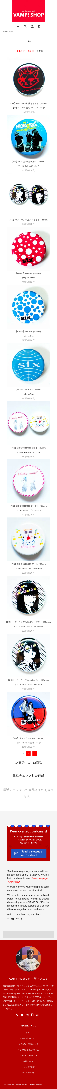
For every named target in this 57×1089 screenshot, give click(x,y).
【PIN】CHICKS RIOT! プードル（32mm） (28, 506)
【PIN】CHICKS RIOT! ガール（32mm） (29, 564)
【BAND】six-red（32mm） (28, 273)
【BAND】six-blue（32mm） (29, 389)
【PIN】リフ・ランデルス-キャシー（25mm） (28, 680)
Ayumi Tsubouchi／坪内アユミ (28, 978)
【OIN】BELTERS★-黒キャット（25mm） (28, 103)
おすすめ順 (19, 51)
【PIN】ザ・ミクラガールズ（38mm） (28, 161)
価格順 (30, 51)
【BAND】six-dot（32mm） (28, 331)
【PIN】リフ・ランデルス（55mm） (28, 738)
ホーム (28, 1032)
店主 (9, 1005)
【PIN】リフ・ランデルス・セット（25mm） (29, 220)
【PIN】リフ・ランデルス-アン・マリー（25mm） (28, 622)
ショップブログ (28, 1067)
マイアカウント (28, 1073)
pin (12, 31)
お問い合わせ (28, 1061)
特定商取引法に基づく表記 (28, 1050)
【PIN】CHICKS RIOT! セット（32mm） (29, 448)
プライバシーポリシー (28, 1055)
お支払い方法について (28, 1038)
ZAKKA (5, 31)
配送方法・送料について (28, 1044)
